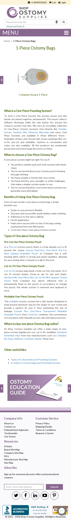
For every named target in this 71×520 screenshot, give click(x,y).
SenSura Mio (20, 132)
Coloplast (61, 335)
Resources (11, 441)
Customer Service (47, 418)
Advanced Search (15, 26)
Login (63, 2)
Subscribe (10, 467)
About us (9, 423)
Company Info (13, 418)
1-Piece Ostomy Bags (35, 48)
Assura (7, 132)
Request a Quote (44, 433)
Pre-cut (13, 246)
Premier (62, 129)
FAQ (6, 456)
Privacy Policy (43, 423)
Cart (54, 2)
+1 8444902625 (38, 2)
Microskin (44, 132)
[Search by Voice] (57, 22)
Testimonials (10, 433)
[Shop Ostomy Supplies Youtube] (45, 495)
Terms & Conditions (46, 429)
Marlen (38, 338)
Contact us (10, 426)
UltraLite (32, 132)
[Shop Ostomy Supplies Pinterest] (54, 495)
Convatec (29, 338)
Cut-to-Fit (9, 270)
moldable (13, 301)
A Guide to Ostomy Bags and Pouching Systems (35, 362)
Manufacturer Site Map (16, 459)
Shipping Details (44, 426)
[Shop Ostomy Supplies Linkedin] (35, 495)
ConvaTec (32, 314)
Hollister (18, 338)
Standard (61, 332)
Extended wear (12, 335)
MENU (10, 32)
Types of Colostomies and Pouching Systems (34, 359)
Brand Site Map (12, 449)
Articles (8, 446)
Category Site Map (13, 452)
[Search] (63, 22)
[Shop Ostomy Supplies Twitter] (16, 495)
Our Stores (10, 436)
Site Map (8, 462)
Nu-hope (8, 338)
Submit (54, 486)
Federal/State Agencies (16, 429)
